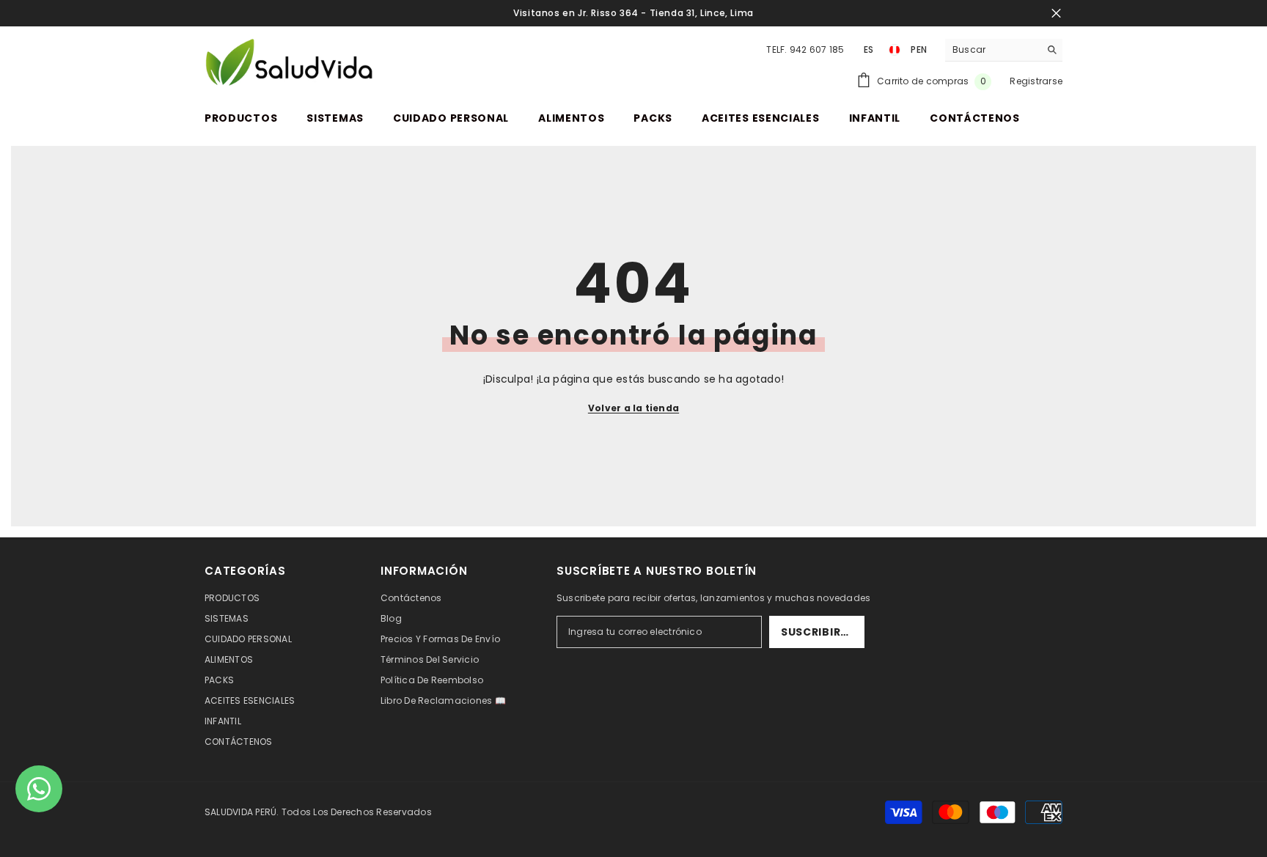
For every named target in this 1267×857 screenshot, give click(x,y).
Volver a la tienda (633, 408)
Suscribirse (817, 632)
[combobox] (992, 50)
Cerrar (1056, 13)
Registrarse (1036, 81)
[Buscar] (1003, 50)
